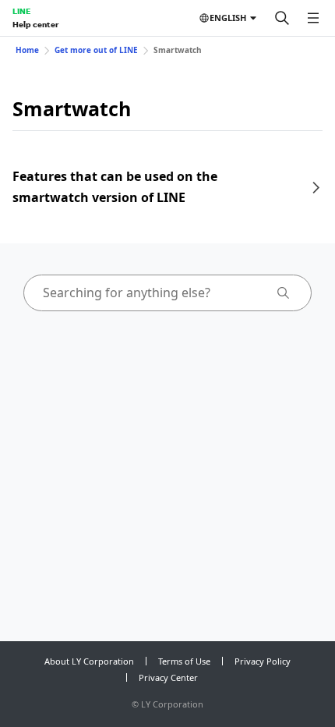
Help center (35, 24)
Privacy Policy (263, 661)
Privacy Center (168, 677)
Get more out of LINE (96, 49)
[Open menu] (313, 18)
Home (27, 49)
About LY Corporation (89, 661)
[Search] (282, 18)
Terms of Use (184, 661)
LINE (21, 10)
